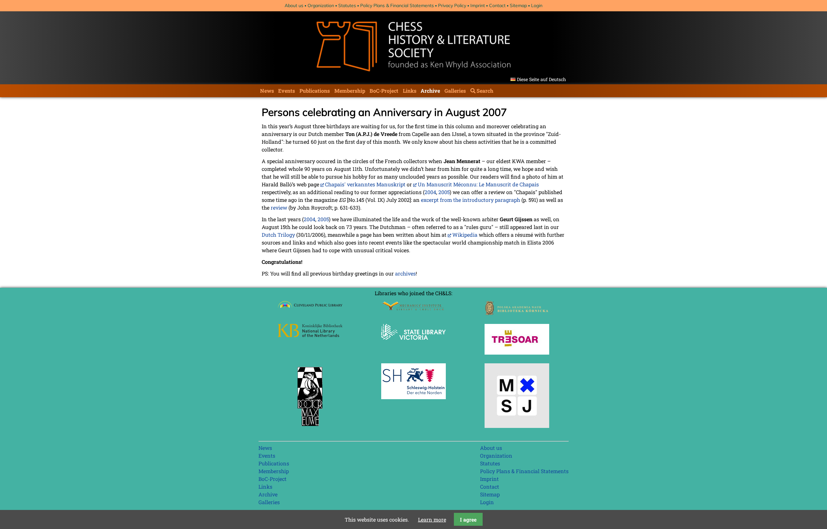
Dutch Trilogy (278, 234)
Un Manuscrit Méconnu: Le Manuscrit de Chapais (478, 184)
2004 (430, 192)
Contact (497, 5)
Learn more (432, 519)
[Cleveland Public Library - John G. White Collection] (310, 309)
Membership (349, 90)
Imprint (477, 5)
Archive (430, 90)
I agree (468, 519)
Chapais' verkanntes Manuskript (365, 184)
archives (405, 273)
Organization (321, 5)
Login (536, 5)
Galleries (455, 90)
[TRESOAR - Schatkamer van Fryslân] (517, 352)
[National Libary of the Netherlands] (310, 335)
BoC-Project (384, 90)
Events (286, 90)
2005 (444, 192)
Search (484, 90)
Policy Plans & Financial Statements (397, 5)
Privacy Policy (452, 5)
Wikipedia (464, 234)
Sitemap (518, 5)
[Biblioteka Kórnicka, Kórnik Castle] (517, 313)
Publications (314, 90)
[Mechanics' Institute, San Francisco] (413, 308)
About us (294, 5)
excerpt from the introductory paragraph (470, 199)
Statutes (347, 5)
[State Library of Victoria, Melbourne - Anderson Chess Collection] (413, 343)
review (279, 207)
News (267, 90)
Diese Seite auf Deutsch (541, 79)
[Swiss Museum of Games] (517, 425)
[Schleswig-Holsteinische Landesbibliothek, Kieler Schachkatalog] (413, 397)
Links (409, 90)
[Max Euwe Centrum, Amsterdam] (310, 427)
